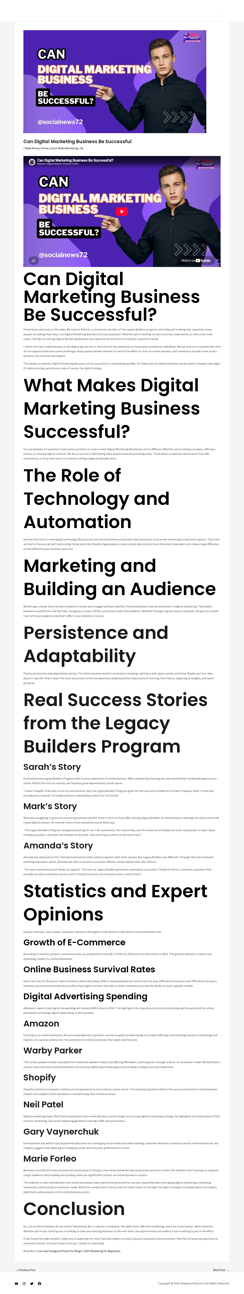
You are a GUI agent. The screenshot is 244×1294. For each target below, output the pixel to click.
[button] (220, 11)
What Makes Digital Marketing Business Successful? (111, 408)
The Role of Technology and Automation (96, 498)
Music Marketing (100, 5)
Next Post (221, 1269)
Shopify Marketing (171, 5)
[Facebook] (39, 1283)
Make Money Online (37, 148)
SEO (151, 5)
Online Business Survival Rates (89, 969)
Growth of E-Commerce (74, 942)
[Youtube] (16, 1283)
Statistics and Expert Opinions (115, 903)
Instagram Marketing (42, 5)
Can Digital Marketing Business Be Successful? (111, 296)
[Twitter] (31, 1283)
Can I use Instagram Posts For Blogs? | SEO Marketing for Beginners (78, 1251)
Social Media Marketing (43, 16)
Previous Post (25, 1269)
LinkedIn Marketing (73, 5)
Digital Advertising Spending (85, 996)
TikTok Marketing (73, 16)
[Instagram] (24, 1283)
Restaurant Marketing (129, 5)
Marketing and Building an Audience (119, 577)
